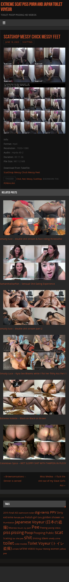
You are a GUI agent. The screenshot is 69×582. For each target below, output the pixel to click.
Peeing (43, 527)
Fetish (29, 517)
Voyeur (39, 548)
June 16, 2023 (12, 42)
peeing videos (54, 528)
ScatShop (37, 179)
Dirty (60, 512)
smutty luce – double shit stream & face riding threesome (31, 238)
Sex (14, 538)
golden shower (51, 517)
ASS (16, 512)
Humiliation (8, 522)
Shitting (37, 538)
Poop (29, 532)
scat (59, 532)
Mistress (13, 527)
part (29, 527)
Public (50, 533)
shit (28, 537)
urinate (15, 549)
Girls (40, 517)
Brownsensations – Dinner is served (15, 478)
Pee (35, 527)
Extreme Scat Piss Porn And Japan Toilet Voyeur (31, 7)
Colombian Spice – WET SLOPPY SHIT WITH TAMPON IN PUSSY (33, 463)
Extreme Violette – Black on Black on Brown (23, 418)
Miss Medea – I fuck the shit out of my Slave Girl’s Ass (51, 481)
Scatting (27, 42)
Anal (11, 512)
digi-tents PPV (45, 512)
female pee (19, 517)
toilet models (21, 543)
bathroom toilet (26, 512)
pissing (17, 532)
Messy (29, 179)
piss (6, 532)
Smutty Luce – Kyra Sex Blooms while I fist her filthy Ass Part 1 (33, 373)
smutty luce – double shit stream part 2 (21, 328)
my (25, 528)
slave (45, 538)
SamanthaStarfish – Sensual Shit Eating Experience (27, 283)
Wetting (46, 549)
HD (62, 517)
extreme (8, 517)
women (55, 548)
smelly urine (54, 538)
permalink (9, 183)
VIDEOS (31, 548)
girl (35, 517)
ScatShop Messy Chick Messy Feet (22, 172)
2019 (5, 512)
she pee (19, 538)
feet (24, 179)
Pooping (39, 533)
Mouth (20, 528)
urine (23, 548)
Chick (18, 179)
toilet (8, 543)
